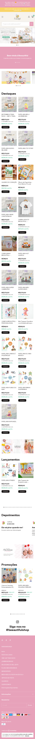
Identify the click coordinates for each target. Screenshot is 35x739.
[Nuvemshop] (9, 731)
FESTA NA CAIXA (7, 655)
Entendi (27, 735)
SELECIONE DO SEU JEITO (10, 665)
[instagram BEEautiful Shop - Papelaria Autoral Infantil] (2, 640)
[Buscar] (31, 24)
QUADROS (5, 681)
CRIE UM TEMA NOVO (8, 658)
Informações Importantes (10, 688)
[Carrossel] (17, 35)
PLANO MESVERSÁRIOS (9, 668)
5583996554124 (7, 646)
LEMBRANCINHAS (7, 661)
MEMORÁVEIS (6, 671)
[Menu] (2, 17)
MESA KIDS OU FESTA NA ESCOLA (12, 674)
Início (3, 651)
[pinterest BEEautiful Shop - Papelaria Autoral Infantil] (10, 640)
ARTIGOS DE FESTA (8, 678)
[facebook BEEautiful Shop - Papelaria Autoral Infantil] (6, 640)
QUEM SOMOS (6, 684)
